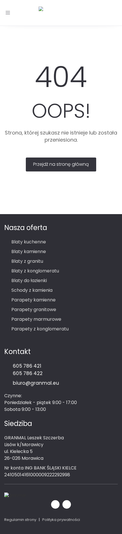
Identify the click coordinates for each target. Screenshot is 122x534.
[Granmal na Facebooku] (55, 503)
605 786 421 (27, 366)
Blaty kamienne (28, 251)
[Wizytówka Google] (66, 503)
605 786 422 (28, 373)
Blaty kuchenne (28, 242)
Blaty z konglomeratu (35, 271)
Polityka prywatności (61, 519)
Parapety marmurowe (36, 319)
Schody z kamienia (31, 290)
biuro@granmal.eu (36, 383)
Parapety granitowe (33, 309)
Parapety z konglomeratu (40, 329)
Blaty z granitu (27, 261)
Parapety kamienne (33, 300)
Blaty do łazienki (29, 280)
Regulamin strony (20, 519)
